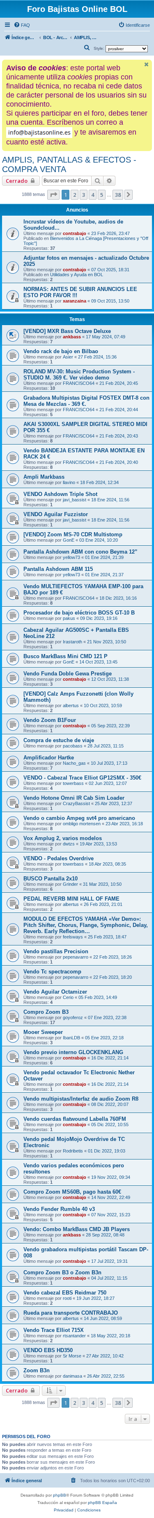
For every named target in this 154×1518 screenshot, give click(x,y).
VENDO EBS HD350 (48, 1350)
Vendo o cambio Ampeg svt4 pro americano (79, 818)
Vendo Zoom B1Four (49, 720)
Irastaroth (72, 641)
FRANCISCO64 (78, 383)
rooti (67, 1298)
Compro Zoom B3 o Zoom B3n (62, 1272)
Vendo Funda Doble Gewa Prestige (67, 674)
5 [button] (101, 194)
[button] (53, 195)
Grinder (70, 884)
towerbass (73, 783)
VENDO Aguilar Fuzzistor (55, 514)
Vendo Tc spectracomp (52, 972)
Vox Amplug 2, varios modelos (62, 838)
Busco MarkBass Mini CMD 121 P (65, 656)
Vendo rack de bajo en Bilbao (60, 351)
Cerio (68, 997)
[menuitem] (22, 25)
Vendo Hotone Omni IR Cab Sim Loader (73, 798)
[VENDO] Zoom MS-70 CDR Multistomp (72, 534)
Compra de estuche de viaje (58, 740)
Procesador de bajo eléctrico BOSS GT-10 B (79, 613)
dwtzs (69, 843)
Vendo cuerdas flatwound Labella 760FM (74, 1119)
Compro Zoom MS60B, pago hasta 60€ (72, 1192)
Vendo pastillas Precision (55, 951)
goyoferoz (73, 1017)
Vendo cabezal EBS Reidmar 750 (64, 1293)
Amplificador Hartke (48, 757)
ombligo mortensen (82, 823)
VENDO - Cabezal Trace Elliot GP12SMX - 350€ (82, 778)
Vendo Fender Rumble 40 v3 (59, 1209)
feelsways (73, 936)
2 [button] (74, 194)
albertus (71, 705)
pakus (69, 618)
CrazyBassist (76, 803)
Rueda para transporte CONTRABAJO (70, 1313)
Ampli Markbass (43, 477)
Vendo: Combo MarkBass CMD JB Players (76, 1229)
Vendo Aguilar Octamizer (55, 992)
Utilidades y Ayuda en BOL (76, 274)
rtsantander (74, 1335)
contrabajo (74, 233)
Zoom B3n (36, 1370)
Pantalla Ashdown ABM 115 (58, 569)
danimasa (72, 1376)
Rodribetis (73, 1150)
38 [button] (118, 194)
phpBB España (102, 1502)
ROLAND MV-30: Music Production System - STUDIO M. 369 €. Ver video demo (79, 374)
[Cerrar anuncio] (146, 64)
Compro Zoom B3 (46, 1012)
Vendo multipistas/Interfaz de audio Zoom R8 (80, 1099)
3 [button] (83, 194)
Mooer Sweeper (43, 1032)
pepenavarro (75, 957)
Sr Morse (72, 1355)
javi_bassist (74, 499)
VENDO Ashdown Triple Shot (60, 494)
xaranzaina (74, 300)
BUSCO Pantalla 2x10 (50, 878)
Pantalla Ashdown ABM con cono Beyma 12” (80, 552)
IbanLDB (71, 1037)
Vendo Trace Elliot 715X (53, 1330)
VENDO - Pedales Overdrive (58, 858)
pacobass (73, 745)
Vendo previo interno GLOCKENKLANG (73, 1052)
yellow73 (71, 557)
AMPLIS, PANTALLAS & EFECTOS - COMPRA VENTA (69, 164)
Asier (68, 356)
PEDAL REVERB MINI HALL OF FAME (71, 899)
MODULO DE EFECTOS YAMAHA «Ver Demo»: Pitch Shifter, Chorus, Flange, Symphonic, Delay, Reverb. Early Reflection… (85, 925)
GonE (68, 540)
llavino (69, 482)
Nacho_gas (74, 763)
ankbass (72, 336)
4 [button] (92, 194)
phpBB (59, 1495)
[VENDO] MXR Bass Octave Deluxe (67, 331)
